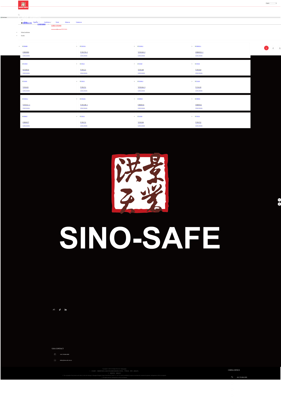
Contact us (79, 22)
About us (67, 22)
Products (35, 22)
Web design (123, 368)
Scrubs (23, 35)
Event (57, 22)
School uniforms (25, 32)
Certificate (47, 22)
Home (25, 22)
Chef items (56, 25)
